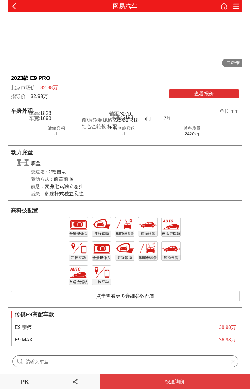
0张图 (231, 63)
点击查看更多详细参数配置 (125, 296)
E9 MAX (24, 339)
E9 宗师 (23, 327)
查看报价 (204, 93)
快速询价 (175, 381)
